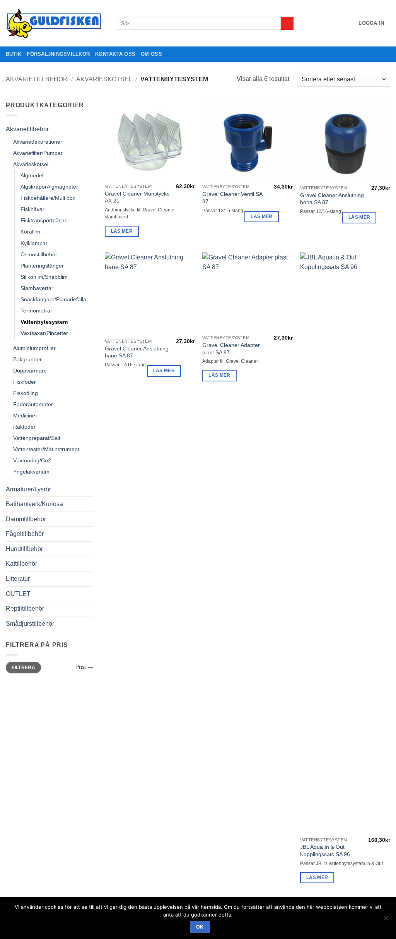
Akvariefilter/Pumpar (38, 153)
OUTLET (18, 594)
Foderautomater (33, 404)
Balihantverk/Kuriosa (34, 504)
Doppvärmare (30, 370)
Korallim (30, 231)
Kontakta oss (115, 54)
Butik (13, 54)
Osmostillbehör (38, 254)
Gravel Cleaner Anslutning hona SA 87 (332, 199)
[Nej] (385, 920)
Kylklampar (34, 243)
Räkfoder (24, 427)
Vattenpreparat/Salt (36, 438)
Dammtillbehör (26, 519)
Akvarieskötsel (104, 79)
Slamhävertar (36, 288)
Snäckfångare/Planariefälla (53, 299)
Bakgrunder (27, 359)
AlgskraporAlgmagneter (49, 187)
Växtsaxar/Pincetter (44, 333)
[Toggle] (88, 129)
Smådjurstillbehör (30, 623)
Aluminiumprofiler (34, 348)
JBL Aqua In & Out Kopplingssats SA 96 (325, 850)
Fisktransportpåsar (43, 220)
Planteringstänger (42, 266)
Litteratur (18, 578)
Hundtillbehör (24, 549)
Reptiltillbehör (25, 608)
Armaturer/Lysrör (28, 489)
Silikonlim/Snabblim (44, 277)
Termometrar (36, 310)
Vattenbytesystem (44, 322)
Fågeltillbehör (25, 533)
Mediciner (25, 415)
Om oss (151, 54)
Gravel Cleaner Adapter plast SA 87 (231, 348)
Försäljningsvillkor (58, 54)
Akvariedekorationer (37, 142)
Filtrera (23, 667)
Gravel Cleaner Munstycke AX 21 (137, 197)
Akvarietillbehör (37, 79)
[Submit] (287, 23)
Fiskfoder (24, 382)
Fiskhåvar (32, 209)
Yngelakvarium (31, 472)
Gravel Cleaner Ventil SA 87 (232, 197)
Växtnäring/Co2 (32, 460)
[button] (371, 23)
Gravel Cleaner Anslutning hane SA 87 (137, 352)
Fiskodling (25, 393)
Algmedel (31, 175)
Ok (200, 927)
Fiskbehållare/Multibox (47, 198)
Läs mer (122, 231)
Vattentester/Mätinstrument (46, 449)
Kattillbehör (21, 563)
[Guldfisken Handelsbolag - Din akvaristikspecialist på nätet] (55, 23)
